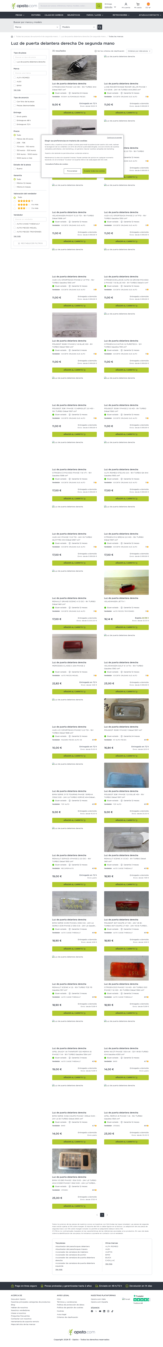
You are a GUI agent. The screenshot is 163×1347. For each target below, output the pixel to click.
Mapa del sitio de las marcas (23, 1324)
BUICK (108, 1258)
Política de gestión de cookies (70, 1308)
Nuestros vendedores (20, 1310)
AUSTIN (108, 1252)
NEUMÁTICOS (73, 15)
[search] (99, 6)
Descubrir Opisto (18, 1299)
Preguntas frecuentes (20, 1316)
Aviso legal (61, 1314)
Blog (13, 1305)
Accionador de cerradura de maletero (71, 1252)
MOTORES (35, 15)
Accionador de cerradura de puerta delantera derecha (75, 1259)
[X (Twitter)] (96, 1312)
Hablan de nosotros (19, 1308)
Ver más (17, 90)
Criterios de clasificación (67, 1317)
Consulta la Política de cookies (56, 164)
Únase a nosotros (18, 1313)
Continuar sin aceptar (114, 137)
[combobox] (70, 6)
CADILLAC (110, 1260)
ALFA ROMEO (111, 1246)
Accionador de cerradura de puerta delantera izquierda (75, 1264)
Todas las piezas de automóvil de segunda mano (37, 36)
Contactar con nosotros (21, 1319)
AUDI (107, 1249)
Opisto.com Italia (98, 1299)
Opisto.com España (99, 1302)
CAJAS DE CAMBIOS (54, 15)
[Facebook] (92, 1312)
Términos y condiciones (67, 1302)
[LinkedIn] (104, 1312)
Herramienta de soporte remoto (25, 1322)
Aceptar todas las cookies (94, 171)
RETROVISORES (120, 15)
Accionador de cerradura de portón (70, 1255)
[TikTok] (112, 1312)
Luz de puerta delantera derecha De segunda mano (83, 36)
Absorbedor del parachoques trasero (71, 1249)
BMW (107, 1255)
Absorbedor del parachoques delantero (72, 1246)
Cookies (60, 1311)
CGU (59, 1299)
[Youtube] (100, 1312)
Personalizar (72, 171)
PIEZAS (19, 15)
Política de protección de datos (70, 1305)
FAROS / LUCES (94, 15)
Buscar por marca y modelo (27, 22)
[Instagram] (108, 1312)
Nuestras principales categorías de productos (30, 1302)
